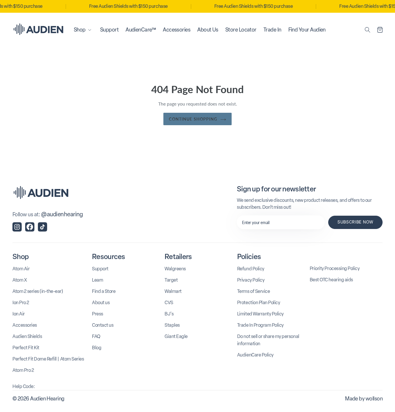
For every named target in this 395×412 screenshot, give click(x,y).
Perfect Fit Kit (25, 347)
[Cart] (380, 30)
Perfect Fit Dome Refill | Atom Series (48, 359)
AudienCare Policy (255, 355)
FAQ (96, 336)
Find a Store (103, 291)
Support (100, 268)
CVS (169, 302)
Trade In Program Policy (260, 325)
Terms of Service (253, 291)
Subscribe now (355, 222)
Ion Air (18, 314)
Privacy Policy (250, 280)
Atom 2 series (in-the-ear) (37, 291)
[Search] (367, 30)
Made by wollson (364, 399)
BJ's (169, 314)
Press (97, 314)
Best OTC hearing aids (331, 279)
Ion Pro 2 (20, 302)
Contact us (102, 325)
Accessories (24, 325)
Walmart (173, 291)
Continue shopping (193, 119)
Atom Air (20, 268)
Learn (97, 280)
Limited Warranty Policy (260, 314)
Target (171, 280)
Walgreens (175, 268)
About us (101, 302)
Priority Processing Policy (335, 268)
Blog (96, 347)
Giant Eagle (176, 336)
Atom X (19, 280)
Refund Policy (250, 268)
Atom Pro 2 (23, 370)
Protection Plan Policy (258, 302)
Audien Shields (27, 336)
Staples (172, 325)
